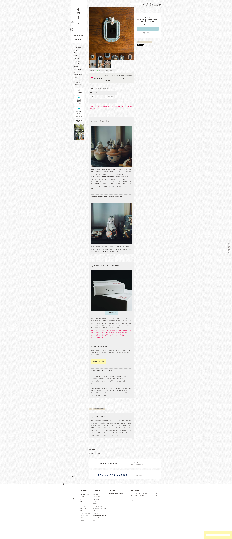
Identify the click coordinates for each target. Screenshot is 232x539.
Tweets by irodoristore (116, 493)
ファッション (77, 61)
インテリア (76, 58)
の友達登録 (100, 70)
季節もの (76, 66)
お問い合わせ (96, 513)
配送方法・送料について (99, 496)
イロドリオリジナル (78, 47)
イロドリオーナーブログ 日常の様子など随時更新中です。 (137, 475)
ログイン (147, 5)
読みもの (151, 5)
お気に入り (148, 33)
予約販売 (76, 50)
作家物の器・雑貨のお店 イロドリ (79, 16)
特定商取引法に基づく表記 (99, 508)
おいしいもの (77, 63)
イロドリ (73, 495)
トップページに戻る (110, 70)
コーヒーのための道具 (85, 513)
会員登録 (92, 70)
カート (160, 5)
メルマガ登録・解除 (97, 506)
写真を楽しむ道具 (78, 74)
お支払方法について (97, 499)
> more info (107, 80)
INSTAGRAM (135, 490)
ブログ (94, 520)
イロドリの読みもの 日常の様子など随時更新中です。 (137, 463)
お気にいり (156, 5)
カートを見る (96, 494)
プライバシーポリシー (98, 510)
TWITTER (112, 490)
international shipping (99, 515)
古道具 (75, 77)
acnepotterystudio (99, 408)
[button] (100, 30)
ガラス (75, 55)
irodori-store (137, 500)
